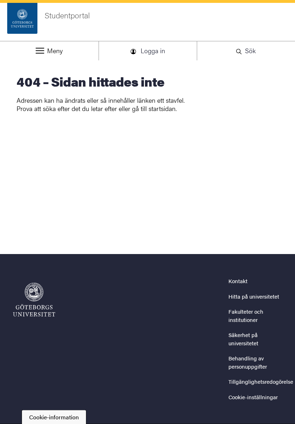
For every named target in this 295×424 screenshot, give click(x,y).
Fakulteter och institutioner (245, 315)
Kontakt (238, 281)
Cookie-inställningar (253, 397)
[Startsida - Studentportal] (34, 299)
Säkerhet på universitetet (243, 339)
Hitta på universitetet (253, 296)
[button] (49, 50)
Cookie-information (54, 417)
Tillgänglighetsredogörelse (260, 381)
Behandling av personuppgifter (247, 362)
